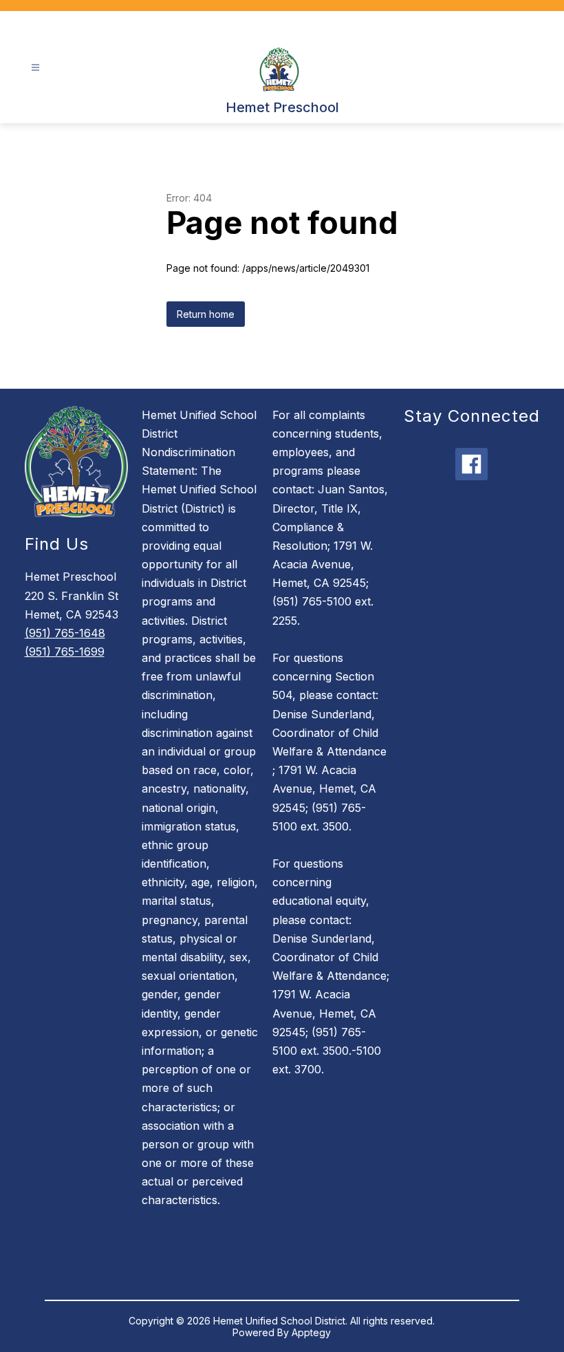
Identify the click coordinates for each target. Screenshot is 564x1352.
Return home (206, 314)
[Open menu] (35, 68)
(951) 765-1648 (65, 633)
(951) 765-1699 (65, 651)
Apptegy (311, 1332)
